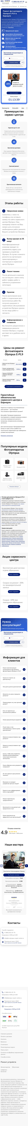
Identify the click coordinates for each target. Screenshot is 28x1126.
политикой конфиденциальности (17, 66)
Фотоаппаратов (5, 1067)
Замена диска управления (18, 541)
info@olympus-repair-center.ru (13, 998)
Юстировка (20, 539)
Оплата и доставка (6, 1036)
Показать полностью (7, 435)
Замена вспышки (6, 541)
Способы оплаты (5, 1057)
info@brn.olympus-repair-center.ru (14, 938)
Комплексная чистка (11, 539)
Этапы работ (15, 108)
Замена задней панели (14, 542)
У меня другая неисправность (14, 386)
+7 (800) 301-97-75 (17, 1)
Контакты (3, 1039)
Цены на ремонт (14, 93)
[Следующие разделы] (27, 108)
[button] (26, 865)
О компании (4, 1044)
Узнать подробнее (13, 574)
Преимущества (5, 108)
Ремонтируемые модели (8, 1047)
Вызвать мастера (14, 875)
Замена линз (5, 542)
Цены (23, 108)
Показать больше (14, 486)
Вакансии (4, 1042)
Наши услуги (4, 1050)
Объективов (15, 1067)
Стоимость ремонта (6, 1034)
